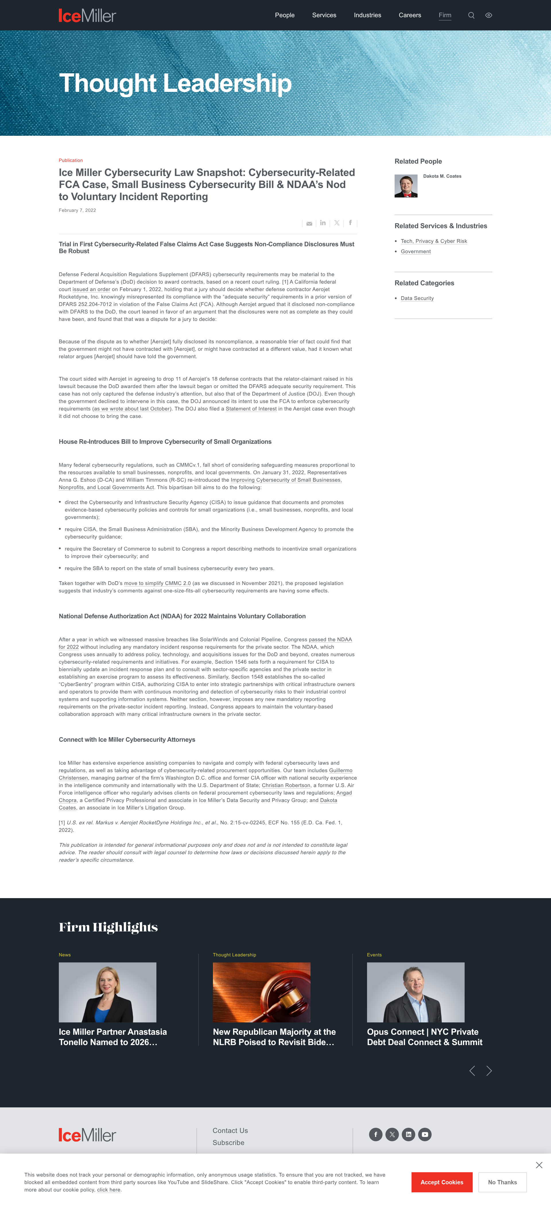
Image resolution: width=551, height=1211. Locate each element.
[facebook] (350, 224)
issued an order (91, 289)
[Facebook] (376, 1134)
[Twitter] (392, 1134)
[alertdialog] (275, 1182)
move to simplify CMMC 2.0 (157, 583)
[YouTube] (425, 1134)
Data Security (417, 298)
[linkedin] (323, 223)
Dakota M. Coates (442, 176)
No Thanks (502, 1182)
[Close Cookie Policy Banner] (539, 1165)
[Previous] (472, 1071)
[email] (309, 223)
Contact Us (230, 1131)
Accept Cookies (442, 1182)
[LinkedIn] (408, 1134)
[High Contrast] (489, 15)
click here (109, 1190)
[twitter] (337, 223)
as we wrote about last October (132, 409)
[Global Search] (471, 15)
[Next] (489, 1071)
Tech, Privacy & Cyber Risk (434, 241)
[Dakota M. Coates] (406, 186)
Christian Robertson (286, 785)
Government (416, 251)
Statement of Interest (251, 409)
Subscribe (229, 1143)
